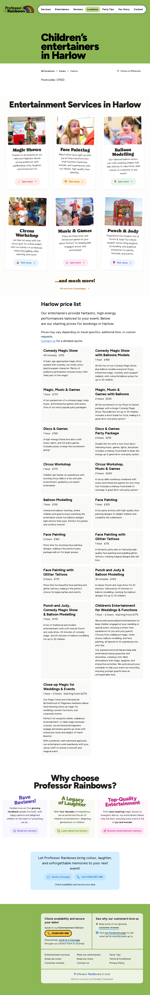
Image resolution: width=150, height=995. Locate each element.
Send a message (61, 876)
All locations (48, 71)
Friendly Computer (102, 979)
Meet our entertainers (89, 954)
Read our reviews (27, 830)
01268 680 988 (60, 933)
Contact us (48, 341)
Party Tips (108, 9)
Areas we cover (53, 958)
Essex (62, 71)
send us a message (69, 940)
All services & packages (73, 288)
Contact (138, 9)
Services (47, 9)
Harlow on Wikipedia (131, 71)
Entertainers (62, 9)
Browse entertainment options (124, 830)
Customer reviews (54, 963)
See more (25, 181)
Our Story (123, 9)
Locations (92, 9)
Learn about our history (74, 830)
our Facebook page (115, 932)
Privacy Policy (117, 963)
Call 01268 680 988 (92, 876)
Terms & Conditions (120, 958)
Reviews (78, 9)
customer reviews (109, 927)
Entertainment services (57, 954)
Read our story (85, 958)
